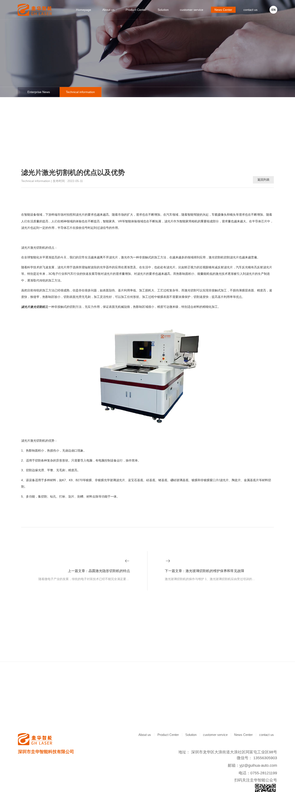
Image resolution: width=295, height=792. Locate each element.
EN (273, 9)
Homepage (83, 9)
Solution (163, 9)
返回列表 (263, 179)
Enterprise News (38, 92)
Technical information (80, 92)
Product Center (136, 9)
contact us (250, 9)
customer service (191, 9)
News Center (223, 9)
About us (108, 9)
